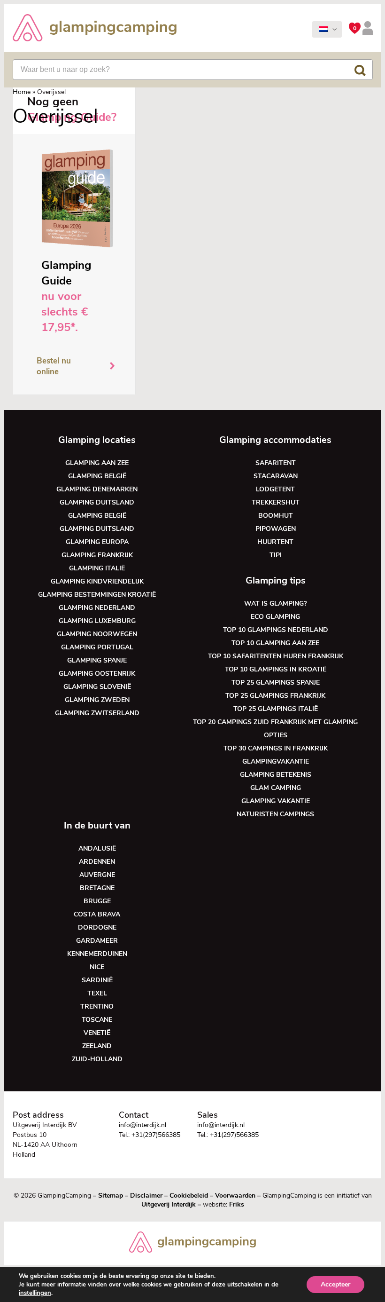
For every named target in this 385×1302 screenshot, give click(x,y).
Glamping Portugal (97, 647)
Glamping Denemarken (97, 489)
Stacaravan (276, 476)
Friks (236, 1204)
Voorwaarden (235, 1195)
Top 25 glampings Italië (275, 708)
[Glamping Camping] (95, 29)
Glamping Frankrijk (97, 555)
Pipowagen (275, 528)
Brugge (97, 901)
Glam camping (275, 787)
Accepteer (335, 1284)
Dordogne (97, 927)
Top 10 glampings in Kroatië (275, 669)
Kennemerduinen (97, 953)
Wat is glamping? (275, 603)
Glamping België (97, 476)
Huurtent (275, 541)
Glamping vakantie (275, 801)
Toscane (97, 1019)
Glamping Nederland (97, 607)
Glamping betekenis (275, 774)
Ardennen (97, 861)
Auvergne (97, 874)
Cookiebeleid (188, 1195)
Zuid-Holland (97, 1059)
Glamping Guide (66, 273)
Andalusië (97, 848)
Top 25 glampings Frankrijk (275, 695)
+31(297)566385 (155, 1134)
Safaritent (275, 462)
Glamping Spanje (97, 660)
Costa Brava (97, 914)
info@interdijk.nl (142, 1125)
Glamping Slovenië (97, 686)
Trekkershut (276, 502)
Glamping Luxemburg (97, 620)
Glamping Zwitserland (97, 713)
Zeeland (97, 1046)
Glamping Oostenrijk (97, 673)
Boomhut (275, 515)
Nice (97, 967)
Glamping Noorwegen (97, 634)
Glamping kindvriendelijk (97, 581)
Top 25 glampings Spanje (275, 682)
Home (22, 91)
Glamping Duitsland (97, 502)
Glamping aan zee (97, 462)
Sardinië (97, 980)
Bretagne (97, 888)
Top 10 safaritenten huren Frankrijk (275, 656)
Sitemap (110, 1195)
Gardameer (97, 940)
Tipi (276, 555)
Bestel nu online (54, 366)
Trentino (97, 1006)
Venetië (97, 1032)
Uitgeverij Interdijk (168, 1204)
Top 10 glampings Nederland (275, 629)
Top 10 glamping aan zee (275, 643)
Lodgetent (275, 489)
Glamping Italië (97, 568)
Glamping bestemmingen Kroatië (97, 594)
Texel (97, 993)
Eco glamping (275, 616)
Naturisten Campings (275, 814)
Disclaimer (146, 1195)
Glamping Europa (97, 541)
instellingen (35, 1293)
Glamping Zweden (97, 699)
